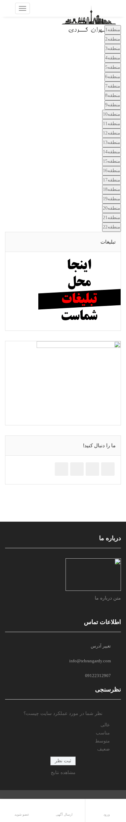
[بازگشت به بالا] (104, 801)
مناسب (103, 732)
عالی (105, 724)
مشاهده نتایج (63, 772)
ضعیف (103, 749)
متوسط (102, 740)
